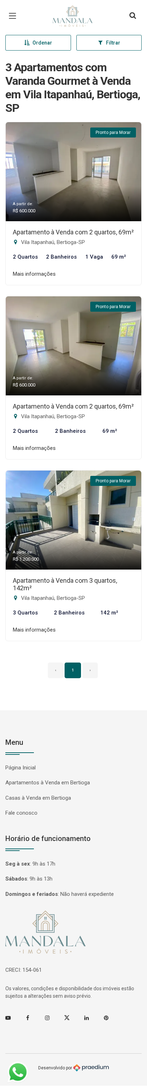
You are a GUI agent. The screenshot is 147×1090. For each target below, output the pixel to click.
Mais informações (34, 274)
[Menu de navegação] (14, 16)
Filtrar (113, 43)
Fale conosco (21, 813)
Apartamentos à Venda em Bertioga (47, 782)
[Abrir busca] (133, 16)
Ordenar (42, 43)
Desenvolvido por (55, 1067)
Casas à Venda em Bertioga (38, 798)
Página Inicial (20, 767)
